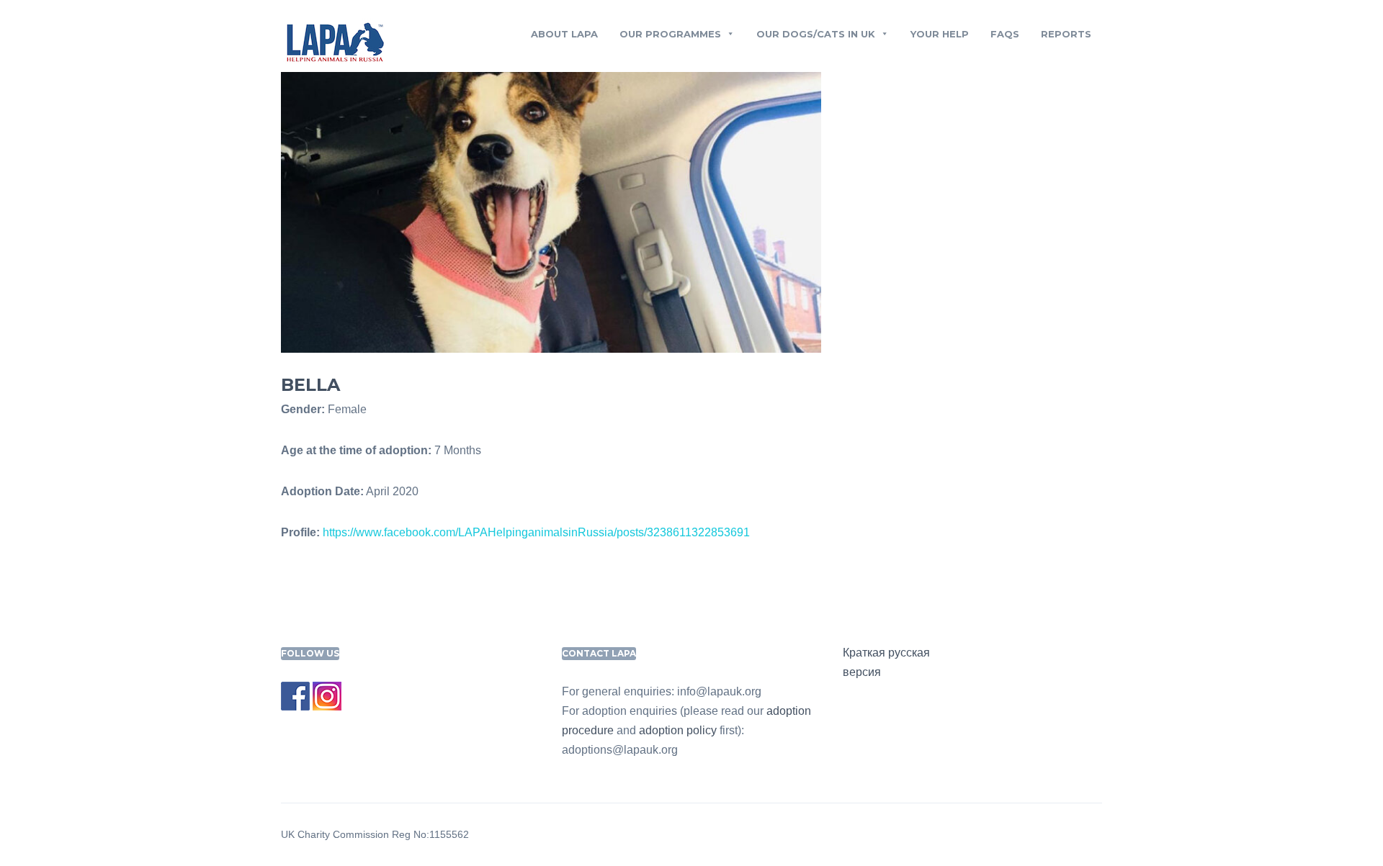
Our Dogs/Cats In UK (815, 34)
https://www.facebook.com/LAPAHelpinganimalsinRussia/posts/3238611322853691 (536, 532)
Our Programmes (670, 34)
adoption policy (678, 730)
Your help (939, 34)
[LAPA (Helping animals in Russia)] (335, 41)
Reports (1066, 34)
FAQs (1004, 34)
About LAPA (564, 34)
